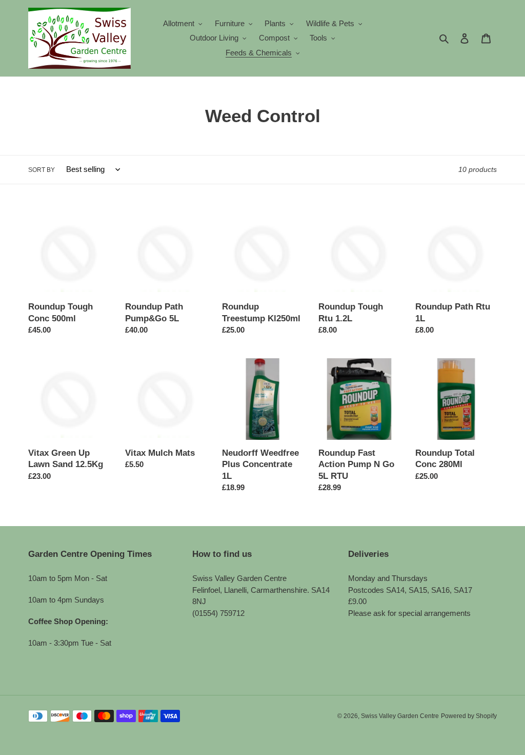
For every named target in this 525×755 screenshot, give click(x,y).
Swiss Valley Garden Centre (400, 716)
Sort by (41, 169)
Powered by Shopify (469, 716)
